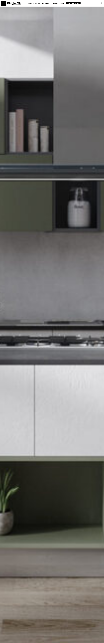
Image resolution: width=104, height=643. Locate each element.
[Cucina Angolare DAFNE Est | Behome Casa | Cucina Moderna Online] (14, 5)
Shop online (45, 3)
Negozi (62, 3)
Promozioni (54, 3)
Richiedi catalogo (73, 3)
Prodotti (31, 3)
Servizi (37, 3)
